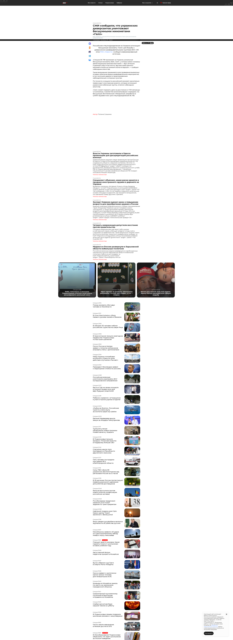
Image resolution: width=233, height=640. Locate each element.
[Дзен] (148, 43)
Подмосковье (109, 3)
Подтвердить (209, 633)
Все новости (91, 3)
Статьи (100, 3)
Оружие (111, 40)
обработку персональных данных (211, 626)
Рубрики (119, 3)
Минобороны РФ (104, 40)
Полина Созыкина (104, 114)
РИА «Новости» (106, 52)
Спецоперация (96, 40)
